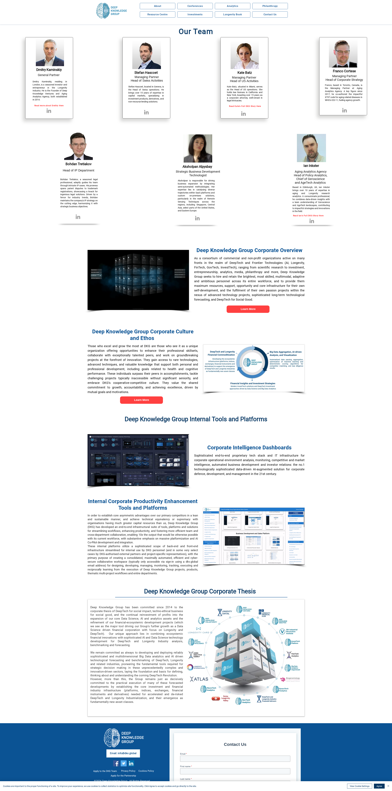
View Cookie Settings (359, 786)
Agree (379, 786)
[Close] (388, 786)
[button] (157, 6)
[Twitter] (124, 763)
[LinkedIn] (131, 763)
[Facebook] (116, 763)
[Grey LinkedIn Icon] (49, 110)
